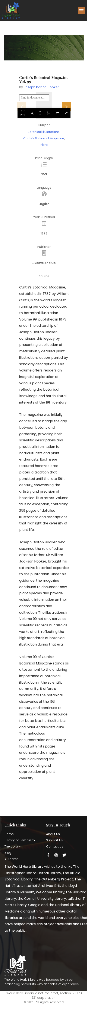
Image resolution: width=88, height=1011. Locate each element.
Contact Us (54, 846)
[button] (81, 10)
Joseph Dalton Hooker (41, 87)
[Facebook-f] (48, 855)
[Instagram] (56, 855)
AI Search (11, 859)
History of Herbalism (19, 840)
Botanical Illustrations (43, 132)
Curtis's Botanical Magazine (43, 138)
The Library (12, 846)
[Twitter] (64, 855)
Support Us (54, 840)
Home (9, 834)
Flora (44, 145)
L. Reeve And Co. (44, 263)
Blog (7, 853)
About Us (53, 834)
